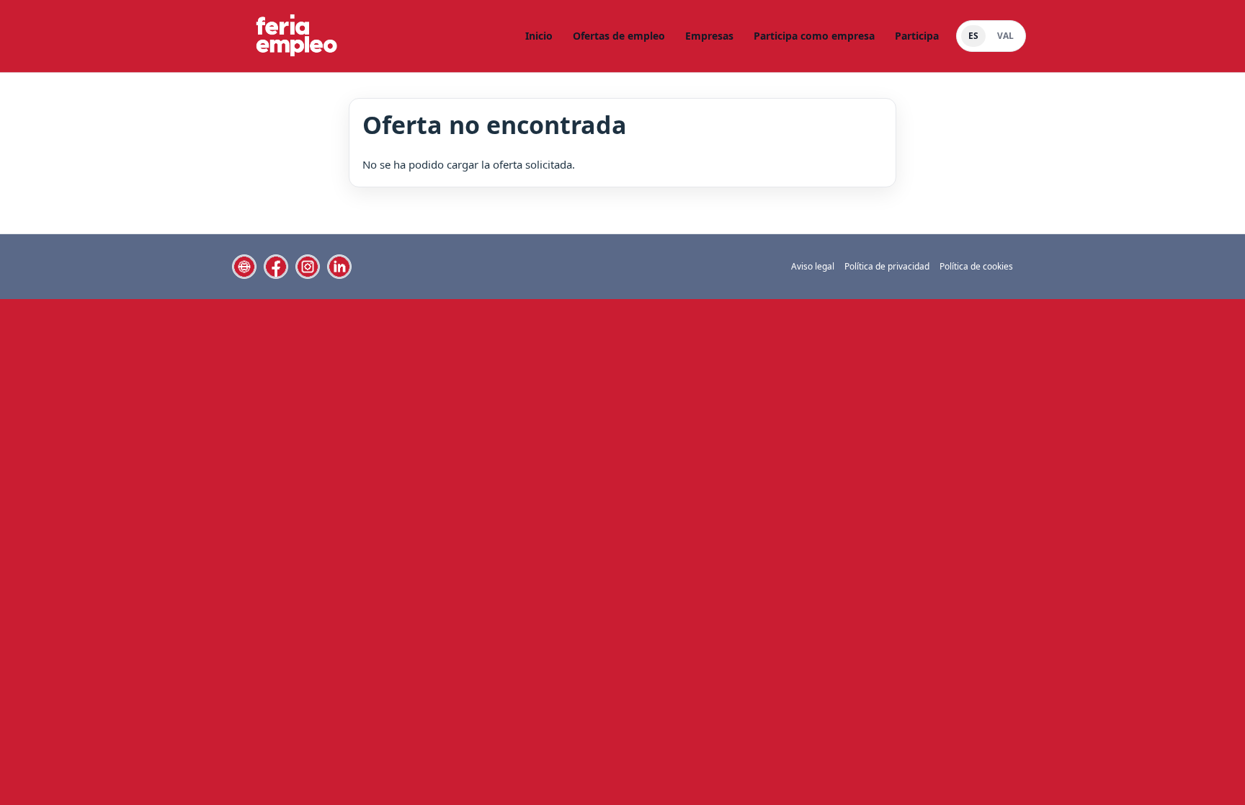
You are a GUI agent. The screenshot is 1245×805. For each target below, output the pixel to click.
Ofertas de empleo (619, 36)
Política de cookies (976, 266)
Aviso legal (812, 266)
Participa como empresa (814, 36)
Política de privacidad (886, 266)
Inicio (539, 36)
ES (973, 36)
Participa (917, 36)
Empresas (709, 36)
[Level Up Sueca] (295, 36)
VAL (1005, 36)
